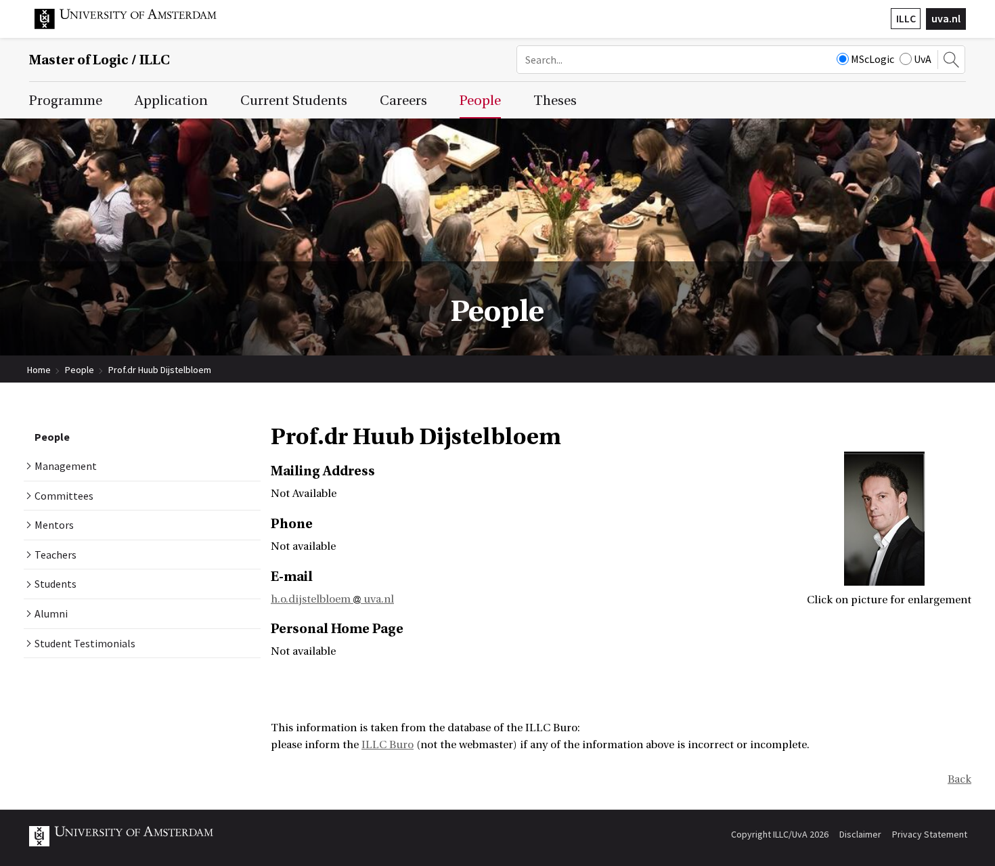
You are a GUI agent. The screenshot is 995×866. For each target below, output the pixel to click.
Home (39, 370)
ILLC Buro (387, 745)
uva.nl (945, 18)
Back (959, 779)
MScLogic (872, 59)
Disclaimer (860, 834)
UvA (922, 59)
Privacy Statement (929, 834)
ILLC (906, 18)
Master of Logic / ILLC (99, 60)
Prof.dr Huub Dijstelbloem (159, 370)
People (79, 370)
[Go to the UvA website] (136, 26)
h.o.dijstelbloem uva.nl (332, 599)
